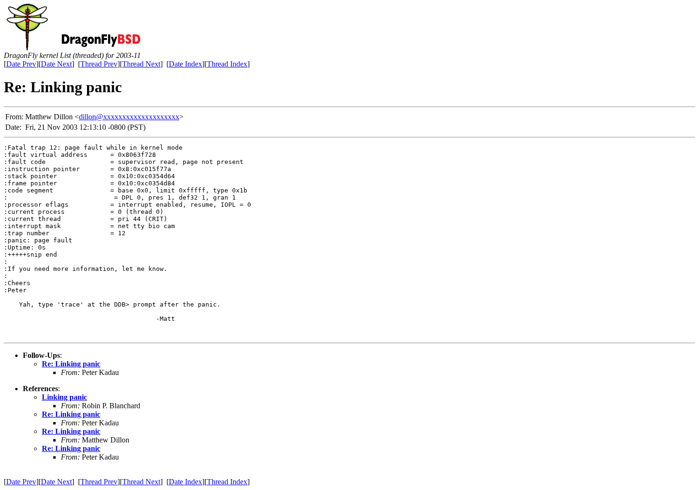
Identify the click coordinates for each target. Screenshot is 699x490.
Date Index (185, 64)
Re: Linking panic (71, 364)
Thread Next (141, 64)
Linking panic (64, 397)
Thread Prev (98, 64)
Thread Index (227, 64)
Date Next (56, 64)
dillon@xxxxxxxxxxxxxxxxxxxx (129, 117)
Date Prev (21, 64)
